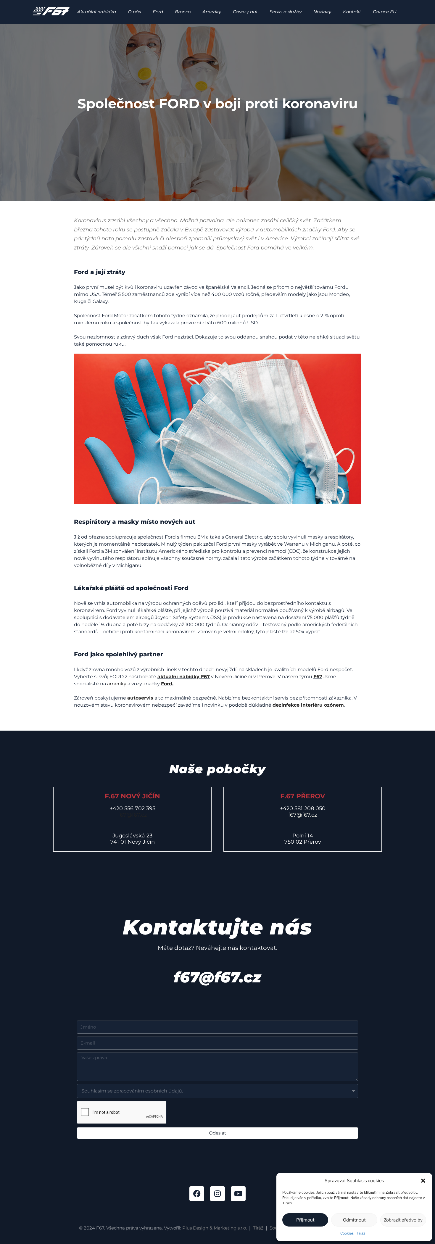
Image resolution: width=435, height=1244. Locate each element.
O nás (134, 11)
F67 (317, 676)
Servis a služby (286, 11)
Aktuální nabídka (96, 11)
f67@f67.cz (132, 815)
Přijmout (305, 1220)
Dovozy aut (245, 11)
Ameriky (211, 11)
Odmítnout (354, 1220)
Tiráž (361, 1233)
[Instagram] (217, 1193)
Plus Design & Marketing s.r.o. (214, 1228)
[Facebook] (196, 1193)
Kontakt (352, 11)
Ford (158, 11)
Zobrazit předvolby (403, 1220)
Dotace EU (385, 11)
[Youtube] (238, 1193)
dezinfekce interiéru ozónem (308, 705)
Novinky (322, 11)
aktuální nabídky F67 (183, 676)
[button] (423, 1181)
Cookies (347, 1233)
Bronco (183, 11)
